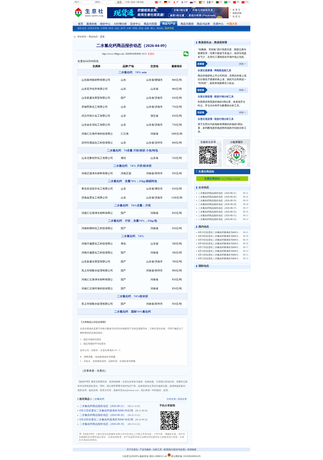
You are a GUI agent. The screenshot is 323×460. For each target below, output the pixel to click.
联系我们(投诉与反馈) (174, 449)
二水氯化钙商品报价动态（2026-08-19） (102, 424)
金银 (147, 28)
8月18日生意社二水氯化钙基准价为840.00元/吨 (221, 243)
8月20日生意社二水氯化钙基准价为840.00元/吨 (106, 419)
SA (229, 2)
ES (203, 2)
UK (160, 2)
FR (211, 2)
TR (237, 2)
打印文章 (171, 399)
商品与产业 (168, 23)
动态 (117, 28)
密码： (98, 2)
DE (168, 2)
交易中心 (218, 23)
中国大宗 (232, 23)
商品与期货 (187, 23)
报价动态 (81, 28)
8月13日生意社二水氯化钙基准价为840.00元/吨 (221, 254)
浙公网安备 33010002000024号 (186, 456)
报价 (133, 2)
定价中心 (135, 23)
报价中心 (105, 23)
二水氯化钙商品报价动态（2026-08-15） (218, 215)
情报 (135, 28)
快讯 (111, 28)
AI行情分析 (120, 23)
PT (220, 2)
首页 (80, 23)
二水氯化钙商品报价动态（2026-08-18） (218, 204)
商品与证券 (203, 23)
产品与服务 (145, 449)
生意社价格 (93, 28)
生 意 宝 (236, 9)
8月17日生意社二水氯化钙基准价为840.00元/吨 (221, 247)
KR (185, 2)
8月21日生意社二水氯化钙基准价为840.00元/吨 (106, 410)
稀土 (153, 28)
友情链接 (191, 449)
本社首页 (81, 36)
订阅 (127, 2)
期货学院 (169, 28)
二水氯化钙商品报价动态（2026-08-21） (102, 406)
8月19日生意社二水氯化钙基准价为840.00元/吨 (221, 240)
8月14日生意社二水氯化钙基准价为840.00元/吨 (221, 251)
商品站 (160, 28)
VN (246, 2)
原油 (141, 28)
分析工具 (157, 449)
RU (194, 2)
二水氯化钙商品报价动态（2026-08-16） (218, 211)
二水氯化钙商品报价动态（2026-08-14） (218, 219)
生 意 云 (236, 16)
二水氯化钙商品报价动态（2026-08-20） (102, 415)
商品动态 (93, 36)
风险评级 (237, 13)
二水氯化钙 (98, 399)
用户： (78, 2)
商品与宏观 (150, 23)
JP (177, 2)
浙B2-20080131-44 (158, 456)
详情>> (242, 64)
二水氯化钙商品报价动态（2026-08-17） (218, 208)
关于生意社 (132, 449)
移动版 (140, 2)
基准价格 (91, 23)
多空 (123, 28)
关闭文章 (182, 399)
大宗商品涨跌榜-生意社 (89, 12)
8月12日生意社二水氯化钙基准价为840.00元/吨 (221, 258)
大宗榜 (104, 28)
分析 (129, 28)
